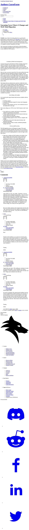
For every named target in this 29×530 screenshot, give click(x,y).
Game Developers (10, 384)
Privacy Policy (9, 393)
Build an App (9, 348)
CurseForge (3, 1)
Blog (7, 374)
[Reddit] (15, 451)
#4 (3, 286)
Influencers (8, 383)
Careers (7, 373)
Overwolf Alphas (9, 394)
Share (2, 171)
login (16, 310)
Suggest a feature (9, 365)
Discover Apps (9, 361)
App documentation (10, 352)
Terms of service (9, 392)
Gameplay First (9, 362)
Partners (7, 380)
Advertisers (8, 382)
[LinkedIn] (15, 502)
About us (8, 370)
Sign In (11, 1)
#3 (3, 262)
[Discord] (15, 426)
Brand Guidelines (9, 375)
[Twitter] (15, 528)
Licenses (8, 396)
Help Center (8, 390)
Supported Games (10, 391)
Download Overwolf (10, 364)
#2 (3, 226)
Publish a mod (9, 350)
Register (7, 1)
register (19, 310)
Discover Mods (9, 360)
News (11, 32)
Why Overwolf (9, 351)
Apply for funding (10, 354)
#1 (3, 187)
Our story (8, 371)
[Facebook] (15, 477)
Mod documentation (10, 353)
